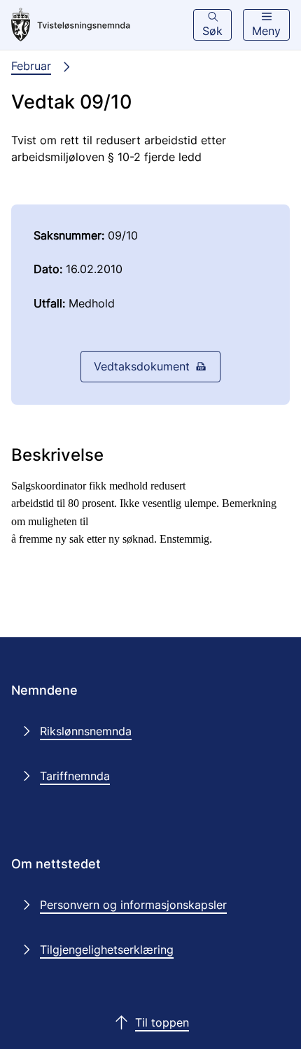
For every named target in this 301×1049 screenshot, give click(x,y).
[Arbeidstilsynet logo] (70, 25)
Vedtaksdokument (142, 366)
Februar (31, 66)
